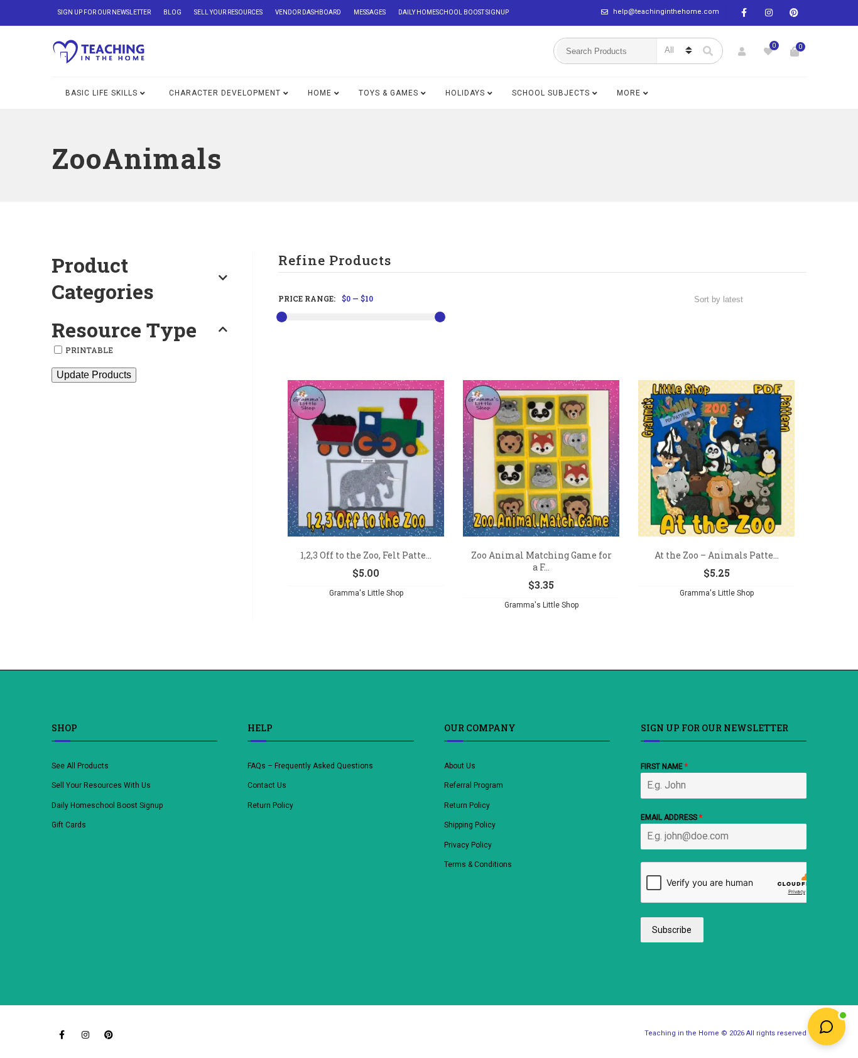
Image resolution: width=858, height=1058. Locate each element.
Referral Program (473, 785)
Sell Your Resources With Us (102, 785)
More (629, 93)
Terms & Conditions (478, 864)
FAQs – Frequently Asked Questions (310, 765)
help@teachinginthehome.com (666, 12)
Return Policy (270, 805)
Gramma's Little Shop (366, 593)
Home (320, 93)
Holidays (465, 93)
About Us (459, 765)
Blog (172, 12)
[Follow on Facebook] (743, 13)
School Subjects (551, 93)
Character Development (225, 93)
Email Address (671, 817)
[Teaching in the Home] (99, 51)
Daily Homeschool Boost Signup (453, 12)
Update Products (94, 374)
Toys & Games (388, 93)
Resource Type (124, 330)
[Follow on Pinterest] (793, 13)
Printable (89, 350)
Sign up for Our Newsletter (104, 12)
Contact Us (266, 785)
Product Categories (103, 278)
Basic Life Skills (101, 93)
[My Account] (742, 51)
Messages (370, 12)
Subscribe (672, 930)
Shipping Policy (470, 825)
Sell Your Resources (228, 12)
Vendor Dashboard (308, 12)
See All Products (80, 765)
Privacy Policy (468, 845)
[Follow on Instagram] (768, 13)
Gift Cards (69, 825)
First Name (664, 766)
